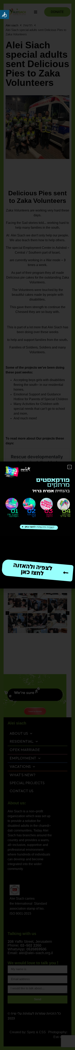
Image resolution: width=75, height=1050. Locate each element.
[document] (37, 525)
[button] (69, 466)
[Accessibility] (4, 14)
